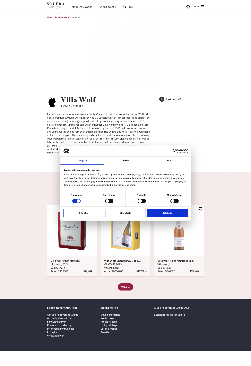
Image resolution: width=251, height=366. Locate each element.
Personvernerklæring (59, 325)
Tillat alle (167, 213)
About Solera (107, 7)
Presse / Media (109, 321)
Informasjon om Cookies (60, 328)
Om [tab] (169, 160)
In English (52, 332)
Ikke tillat (83, 213)
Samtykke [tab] (82, 160)
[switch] (109, 201)
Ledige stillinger (110, 325)
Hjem (50, 17)
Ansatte (105, 332)
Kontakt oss (107, 318)
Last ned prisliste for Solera (169, 314)
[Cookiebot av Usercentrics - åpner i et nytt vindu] (175, 151)
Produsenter (61, 17)
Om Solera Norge (81, 7)
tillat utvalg (125, 213)
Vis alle (125, 286)
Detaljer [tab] (126, 160)
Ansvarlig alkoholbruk (59, 318)
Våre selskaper (109, 328)
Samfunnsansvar (56, 321)
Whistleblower (55, 335)
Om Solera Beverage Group (62, 314)
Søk (131, 7)
